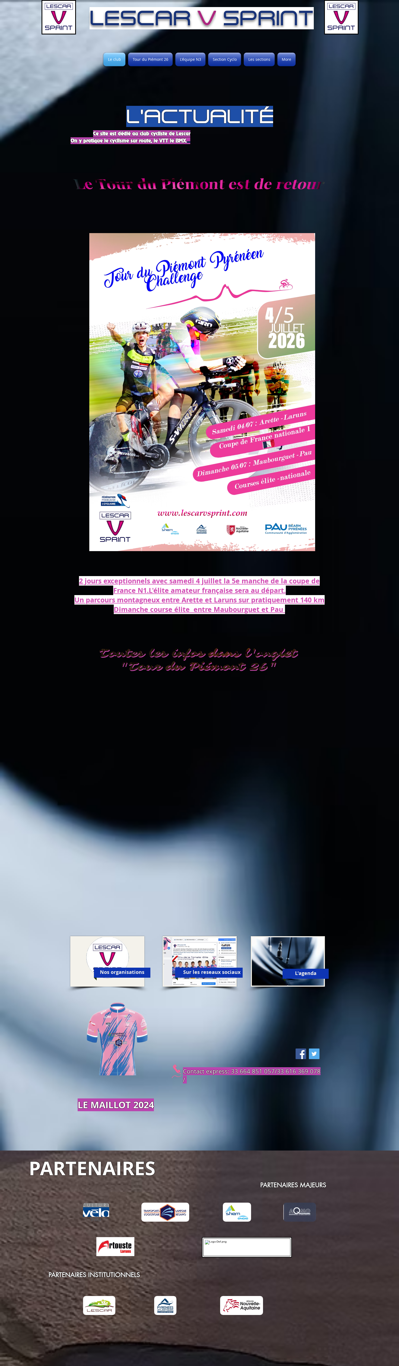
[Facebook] (301, 1054)
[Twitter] (314, 1054)
